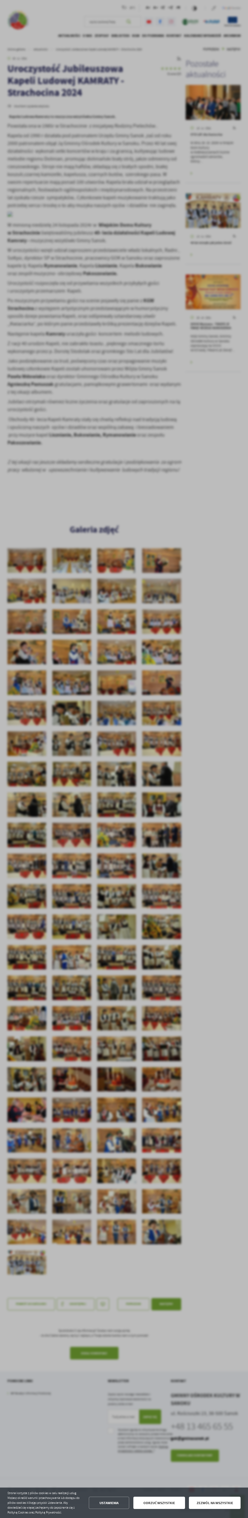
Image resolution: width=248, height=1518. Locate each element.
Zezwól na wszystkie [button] (215, 1503)
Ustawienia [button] (109, 1503)
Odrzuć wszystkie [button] (159, 1503)
